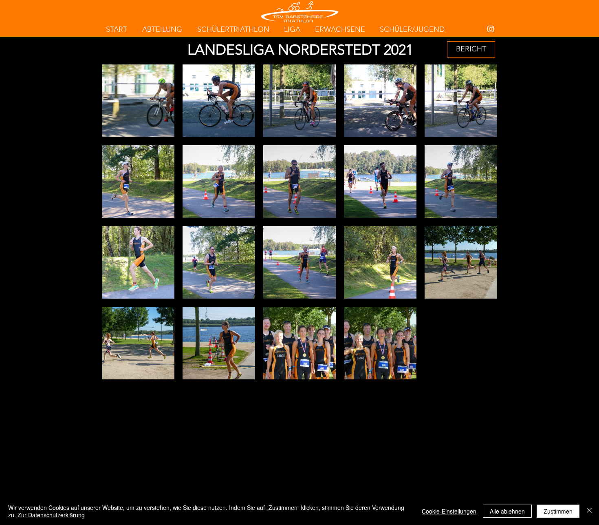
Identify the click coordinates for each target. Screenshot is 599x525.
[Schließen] (589, 511)
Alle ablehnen (507, 511)
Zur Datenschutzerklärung (51, 515)
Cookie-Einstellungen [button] (449, 511)
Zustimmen (558, 511)
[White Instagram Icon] (490, 28)
